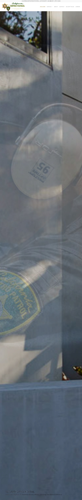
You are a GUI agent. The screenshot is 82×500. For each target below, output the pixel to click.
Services (49, 6)
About (56, 6)
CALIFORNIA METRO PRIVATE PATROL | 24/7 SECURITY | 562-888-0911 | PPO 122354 (41, 1)
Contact (61, 6)
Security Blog (70, 6)
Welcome (42, 6)
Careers (78, 6)
